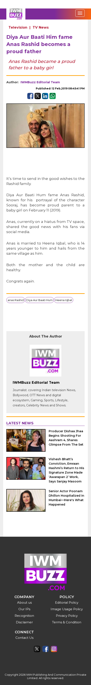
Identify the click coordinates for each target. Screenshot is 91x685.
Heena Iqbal (63, 300)
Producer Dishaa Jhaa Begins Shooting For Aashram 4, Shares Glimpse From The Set (66, 437)
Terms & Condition (66, 622)
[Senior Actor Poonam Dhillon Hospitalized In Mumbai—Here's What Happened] (26, 500)
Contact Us (24, 638)
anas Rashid (16, 300)
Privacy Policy (67, 616)
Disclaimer (24, 622)
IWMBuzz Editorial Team (40, 82)
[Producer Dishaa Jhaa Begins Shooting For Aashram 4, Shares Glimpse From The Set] (26, 440)
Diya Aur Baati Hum (39, 300)
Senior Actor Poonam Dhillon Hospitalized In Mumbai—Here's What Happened (66, 497)
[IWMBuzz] (15, 13)
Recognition (24, 616)
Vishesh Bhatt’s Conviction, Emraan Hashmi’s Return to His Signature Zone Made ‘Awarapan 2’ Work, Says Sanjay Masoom (66, 470)
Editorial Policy (66, 602)
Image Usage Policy (67, 609)
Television (17, 27)
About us (24, 602)
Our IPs (24, 609)
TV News (41, 27)
